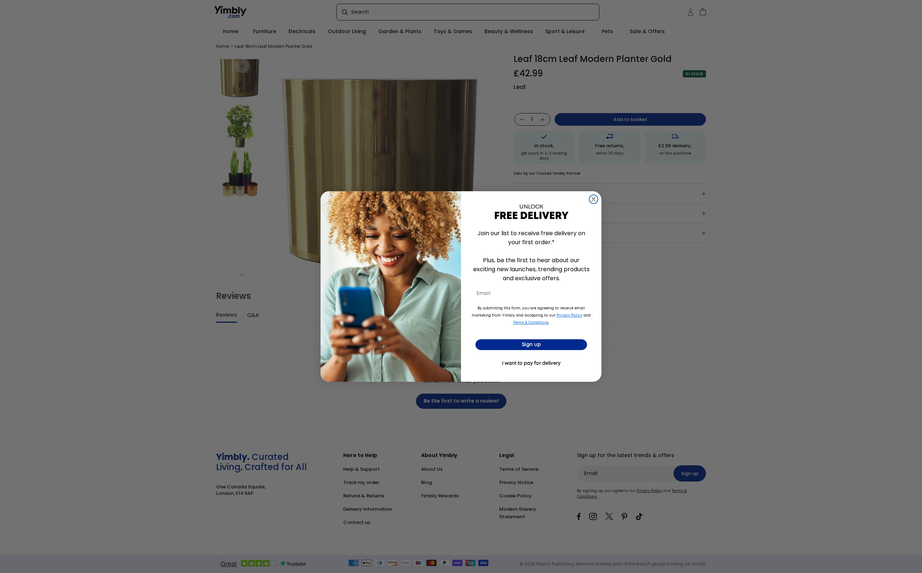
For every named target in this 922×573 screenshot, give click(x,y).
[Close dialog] (593, 199)
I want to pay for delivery (531, 363)
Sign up (531, 344)
